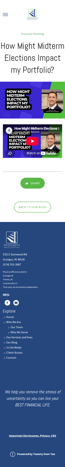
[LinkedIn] (7, 303)
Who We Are (13, 322)
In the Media (13, 347)
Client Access (14, 352)
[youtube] (16, 303)
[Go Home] (32, 14)
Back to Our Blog (32, 207)
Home (10, 317)
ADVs (6, 294)
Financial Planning (32, 34)
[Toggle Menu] (5, 14)
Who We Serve (19, 332)
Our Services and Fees (19, 337)
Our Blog (11, 342)
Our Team (16, 327)
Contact (11, 357)
